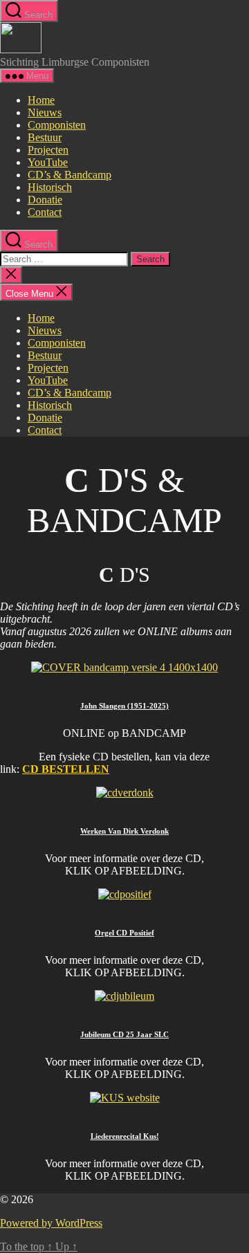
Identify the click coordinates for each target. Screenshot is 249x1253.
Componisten (57, 125)
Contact (45, 212)
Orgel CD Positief (124, 933)
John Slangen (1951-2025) (124, 706)
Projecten (48, 150)
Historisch (50, 187)
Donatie (45, 199)
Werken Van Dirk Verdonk (124, 831)
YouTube (48, 162)
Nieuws (45, 112)
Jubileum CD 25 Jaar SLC (124, 1034)
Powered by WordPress (51, 1223)
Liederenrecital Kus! (125, 1136)
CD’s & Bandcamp (69, 175)
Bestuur (45, 137)
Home (41, 100)
